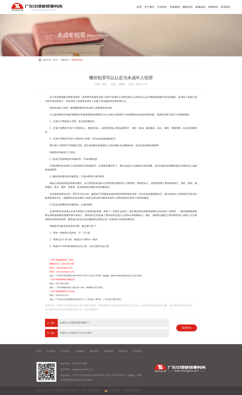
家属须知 (200, 6)
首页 (139, 6)
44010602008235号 (132, 390)
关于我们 (149, 6)
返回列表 (186, 328)
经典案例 (175, 6)
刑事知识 (213, 6)
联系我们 (226, 6)
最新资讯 (188, 6)
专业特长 (162, 6)
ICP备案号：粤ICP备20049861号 (85, 390)
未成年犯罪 (77, 60)
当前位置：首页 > (51, 60)
